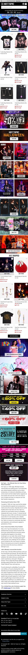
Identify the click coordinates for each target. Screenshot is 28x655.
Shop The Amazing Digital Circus (14, 354)
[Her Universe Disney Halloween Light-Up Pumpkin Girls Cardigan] (21, 292)
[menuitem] (26, 4)
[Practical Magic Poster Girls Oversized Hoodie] (7, 266)
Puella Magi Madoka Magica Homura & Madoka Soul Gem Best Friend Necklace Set (7, 103)
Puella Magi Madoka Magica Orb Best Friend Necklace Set (21, 77)
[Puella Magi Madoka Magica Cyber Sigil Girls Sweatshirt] (21, 42)
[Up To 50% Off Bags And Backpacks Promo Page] (14, 410)
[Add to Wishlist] (12, 34)
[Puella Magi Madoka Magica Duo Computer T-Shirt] (7, 42)
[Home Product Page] (21, 169)
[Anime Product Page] (14, 23)
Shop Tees (14, 232)
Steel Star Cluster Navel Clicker (21, 327)
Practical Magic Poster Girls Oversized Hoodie (7, 276)
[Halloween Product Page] (14, 135)
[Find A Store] (14, 435)
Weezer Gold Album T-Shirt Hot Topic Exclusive (7, 327)
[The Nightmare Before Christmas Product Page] (7, 188)
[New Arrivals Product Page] (14, 453)
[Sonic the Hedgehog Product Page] (7, 151)
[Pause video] (1, 214)
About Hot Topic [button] (5, 602)
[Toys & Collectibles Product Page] (14, 244)
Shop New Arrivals (14, 336)
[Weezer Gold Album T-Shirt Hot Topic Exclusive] (7, 317)
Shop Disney (21, 194)
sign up (24, 633)
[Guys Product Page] (14, 384)
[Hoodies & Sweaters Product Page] (14, 366)
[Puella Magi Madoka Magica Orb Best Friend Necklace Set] (21, 67)
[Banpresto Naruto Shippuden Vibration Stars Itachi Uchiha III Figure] (7, 67)
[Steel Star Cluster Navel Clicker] (21, 317)
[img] (2, 614)
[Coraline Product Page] (7, 169)
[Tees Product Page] (14, 225)
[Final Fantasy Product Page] (14, 207)
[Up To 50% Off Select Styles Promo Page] (14, 399)
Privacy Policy (5, 641)
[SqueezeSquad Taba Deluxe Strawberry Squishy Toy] (21, 266)
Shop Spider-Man (21, 157)
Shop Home (21, 176)
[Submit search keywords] (2, 7)
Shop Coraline (7, 176)
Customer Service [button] (6, 594)
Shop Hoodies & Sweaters (14, 373)
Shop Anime (14, 29)
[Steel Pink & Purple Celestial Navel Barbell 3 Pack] (7, 292)
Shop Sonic (7, 157)
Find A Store (14, 442)
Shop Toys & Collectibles (14, 251)
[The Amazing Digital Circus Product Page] (14, 347)
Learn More (19, 460)
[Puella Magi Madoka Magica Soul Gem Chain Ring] (21, 93)
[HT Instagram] (14, 472)
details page (7, 588)
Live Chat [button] (16, 618)
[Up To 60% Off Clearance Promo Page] (14, 420)
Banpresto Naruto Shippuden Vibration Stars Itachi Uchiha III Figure (7, 77)
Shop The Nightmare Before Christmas (7, 193)
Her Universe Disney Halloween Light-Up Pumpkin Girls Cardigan (21, 301)
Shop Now (19, 1)
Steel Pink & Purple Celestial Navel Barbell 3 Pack (7, 301)
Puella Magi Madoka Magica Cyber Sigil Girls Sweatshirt (21, 52)
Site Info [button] (3, 605)
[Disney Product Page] (21, 188)
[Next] (26, 1)
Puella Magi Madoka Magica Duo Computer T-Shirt (7, 52)
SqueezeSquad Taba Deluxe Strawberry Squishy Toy (21, 276)
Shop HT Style (14, 391)
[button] (2, 4)
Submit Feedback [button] (12, 625)
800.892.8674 (4, 652)
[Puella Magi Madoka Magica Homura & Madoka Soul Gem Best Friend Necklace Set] (7, 93)
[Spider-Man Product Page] (21, 151)
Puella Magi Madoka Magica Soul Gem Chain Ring (21, 103)
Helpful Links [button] (5, 598)
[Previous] (1, 1)
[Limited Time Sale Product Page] (14, 120)
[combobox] (14, 7)
